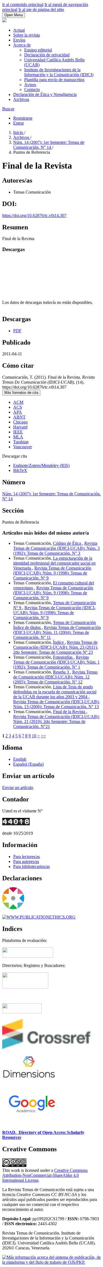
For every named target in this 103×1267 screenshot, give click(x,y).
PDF (17, 330)
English (19, 759)
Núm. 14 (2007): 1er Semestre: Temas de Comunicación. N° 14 (48, 145)
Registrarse (22, 118)
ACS (17, 407)
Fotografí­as (63, 657)
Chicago (20, 422)
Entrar (18, 123)
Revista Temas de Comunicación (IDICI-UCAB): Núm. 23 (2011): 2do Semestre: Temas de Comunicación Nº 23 (55, 647)
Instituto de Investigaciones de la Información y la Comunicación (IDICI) (58, 72)
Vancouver (22, 446)
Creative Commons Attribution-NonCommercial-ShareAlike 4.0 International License (45, 1175)
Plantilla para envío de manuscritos (54, 79)
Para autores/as (26, 861)
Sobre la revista (26, 35)
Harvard (20, 427)
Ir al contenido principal (22, 4)
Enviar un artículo (17, 787)
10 (34, 735)
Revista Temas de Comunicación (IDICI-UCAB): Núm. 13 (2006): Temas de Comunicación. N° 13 (56, 704)
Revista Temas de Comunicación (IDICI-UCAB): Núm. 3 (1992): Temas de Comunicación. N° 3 (56, 548)
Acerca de (22, 45)
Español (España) (28, 764)
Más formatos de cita (21, 393)
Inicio (18, 132)
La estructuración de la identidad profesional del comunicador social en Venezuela (54, 563)
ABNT (19, 417)
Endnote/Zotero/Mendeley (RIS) (41, 465)
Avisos (30, 84)
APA (17, 412)
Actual (19, 30)
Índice (59, 642)
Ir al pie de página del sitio (41, 9)
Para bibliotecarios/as (31, 866)
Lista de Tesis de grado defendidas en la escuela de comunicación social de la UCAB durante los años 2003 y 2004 (54, 692)
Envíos (19, 40)
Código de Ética (67, 543)
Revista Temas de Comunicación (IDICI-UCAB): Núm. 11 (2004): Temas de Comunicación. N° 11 (57, 632)
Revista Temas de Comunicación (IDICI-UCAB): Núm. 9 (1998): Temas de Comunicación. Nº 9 (52, 573)
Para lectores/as (26, 856)
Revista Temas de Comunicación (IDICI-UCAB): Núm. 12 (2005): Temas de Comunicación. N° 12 (55, 677)
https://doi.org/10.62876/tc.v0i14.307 (34, 215)
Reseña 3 (61, 672)
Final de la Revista (69, 711)
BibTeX (20, 470)
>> (43, 735)
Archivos (21, 99)
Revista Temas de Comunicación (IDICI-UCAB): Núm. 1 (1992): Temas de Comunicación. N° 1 (56, 662)
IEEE (18, 432)
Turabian (21, 441)
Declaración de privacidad (46, 55)
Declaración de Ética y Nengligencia (45, 94)
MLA (18, 437)
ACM (18, 402)
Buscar (8, 108)
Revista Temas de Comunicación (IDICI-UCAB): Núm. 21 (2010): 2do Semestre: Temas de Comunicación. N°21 (56, 721)
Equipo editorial (38, 50)
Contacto (32, 89)
